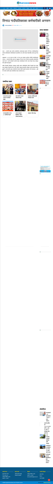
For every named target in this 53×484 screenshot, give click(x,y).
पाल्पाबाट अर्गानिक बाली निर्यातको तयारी (47, 75)
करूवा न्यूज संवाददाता (8, 25)
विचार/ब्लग (15, 8)
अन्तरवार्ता (19, 8)
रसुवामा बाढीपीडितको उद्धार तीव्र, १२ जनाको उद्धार (48, 66)
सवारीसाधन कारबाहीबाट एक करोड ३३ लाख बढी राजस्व (48, 449)
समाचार (11, 8)
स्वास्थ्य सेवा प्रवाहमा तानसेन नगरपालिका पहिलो (7, 97)
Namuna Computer (47, 482)
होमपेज (8, 8)
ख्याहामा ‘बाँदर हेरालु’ (32, 113)
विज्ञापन (41, 476)
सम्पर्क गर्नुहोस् (42, 478)
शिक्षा (31, 8)
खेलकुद (28, 8)
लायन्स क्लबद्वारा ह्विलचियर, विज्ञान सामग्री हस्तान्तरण (19, 114)
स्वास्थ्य (37, 8)
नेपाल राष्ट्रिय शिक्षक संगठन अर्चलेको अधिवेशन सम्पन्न (48, 38)
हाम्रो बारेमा (41, 474)
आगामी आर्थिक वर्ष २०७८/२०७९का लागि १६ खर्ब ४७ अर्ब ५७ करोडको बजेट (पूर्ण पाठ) (47, 428)
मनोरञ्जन (23, 8)
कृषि (33, 8)
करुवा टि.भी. (8, 10)
